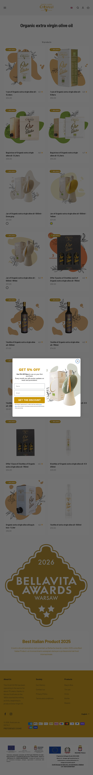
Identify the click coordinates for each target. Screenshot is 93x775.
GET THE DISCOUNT (29, 400)
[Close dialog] (78, 361)
